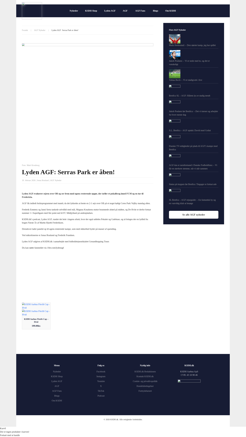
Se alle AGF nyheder (193, 214)
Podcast (101, 396)
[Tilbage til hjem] (32, 11)
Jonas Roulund (43, 180)
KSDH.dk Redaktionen (145, 371)
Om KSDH (170, 11)
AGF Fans (140, 11)
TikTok (101, 391)
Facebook (101, 371)
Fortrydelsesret (145, 391)
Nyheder (74, 11)
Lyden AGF (110, 11)
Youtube (101, 381)
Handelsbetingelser (145, 386)
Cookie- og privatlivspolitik (145, 381)
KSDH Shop (91, 11)
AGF (125, 11)
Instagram (101, 376)
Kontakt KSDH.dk (145, 376)
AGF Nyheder (56, 180)
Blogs (155, 11)
